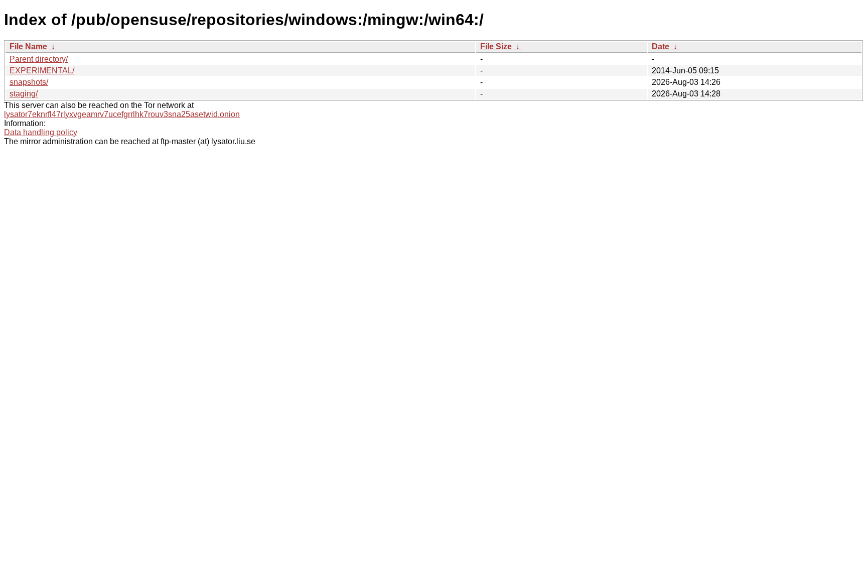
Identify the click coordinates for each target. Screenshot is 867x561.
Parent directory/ (39, 59)
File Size (496, 46)
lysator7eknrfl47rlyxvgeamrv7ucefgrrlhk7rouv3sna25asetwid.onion (122, 114)
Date (660, 46)
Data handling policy (40, 132)
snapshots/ (29, 82)
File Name (28, 46)
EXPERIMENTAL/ (42, 70)
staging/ (24, 93)
